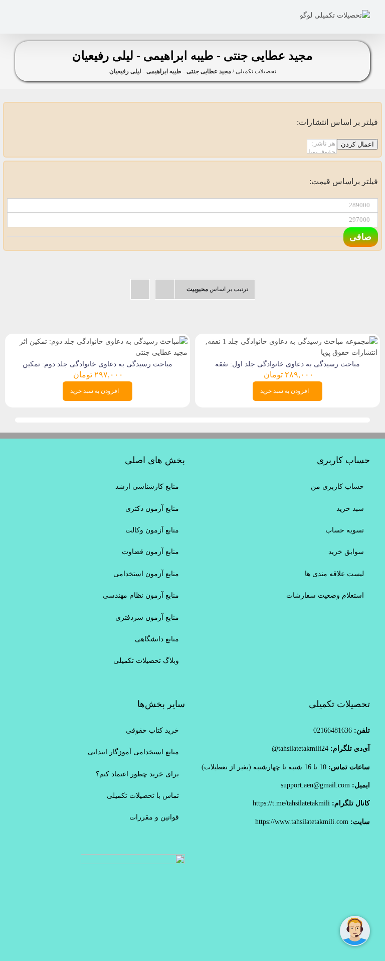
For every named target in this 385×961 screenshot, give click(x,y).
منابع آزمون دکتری (152, 508)
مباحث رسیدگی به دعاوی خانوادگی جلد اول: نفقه (287, 364)
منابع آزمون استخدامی (146, 574)
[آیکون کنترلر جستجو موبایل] (35, 15)
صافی (360, 237)
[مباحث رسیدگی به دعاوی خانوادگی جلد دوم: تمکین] (97, 341)
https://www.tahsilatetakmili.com (301, 822)
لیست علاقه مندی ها (334, 574)
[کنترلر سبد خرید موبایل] (50, 15)
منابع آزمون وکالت (152, 530)
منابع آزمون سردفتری (147, 617)
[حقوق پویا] (321, 152)
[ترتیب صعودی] (140, 289)
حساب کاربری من (337, 486)
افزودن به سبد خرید (284, 390)
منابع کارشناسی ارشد (147, 486)
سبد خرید (350, 508)
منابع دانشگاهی (157, 639)
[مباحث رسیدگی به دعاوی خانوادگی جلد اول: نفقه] (287, 341)
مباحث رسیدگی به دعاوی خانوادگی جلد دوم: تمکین (97, 364)
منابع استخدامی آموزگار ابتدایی (133, 752)
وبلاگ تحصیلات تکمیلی (146, 660)
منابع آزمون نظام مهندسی (141, 595)
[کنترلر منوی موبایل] (19, 15)
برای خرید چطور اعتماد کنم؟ (137, 774)
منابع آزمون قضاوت (150, 552)
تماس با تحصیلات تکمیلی (143, 795)
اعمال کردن (357, 144)
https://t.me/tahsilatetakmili (291, 803)
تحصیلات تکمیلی (256, 71)
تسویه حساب (344, 530)
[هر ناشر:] (321, 144)
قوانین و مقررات (154, 817)
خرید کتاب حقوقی (152, 730)
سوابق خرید (346, 552)
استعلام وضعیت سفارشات (325, 595)
